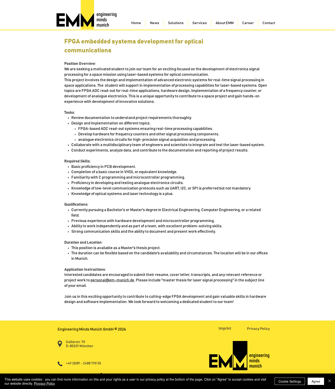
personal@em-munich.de (112, 280)
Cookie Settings (289, 381)
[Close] (329, 381)
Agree (316, 381)
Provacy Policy (44, 383)
